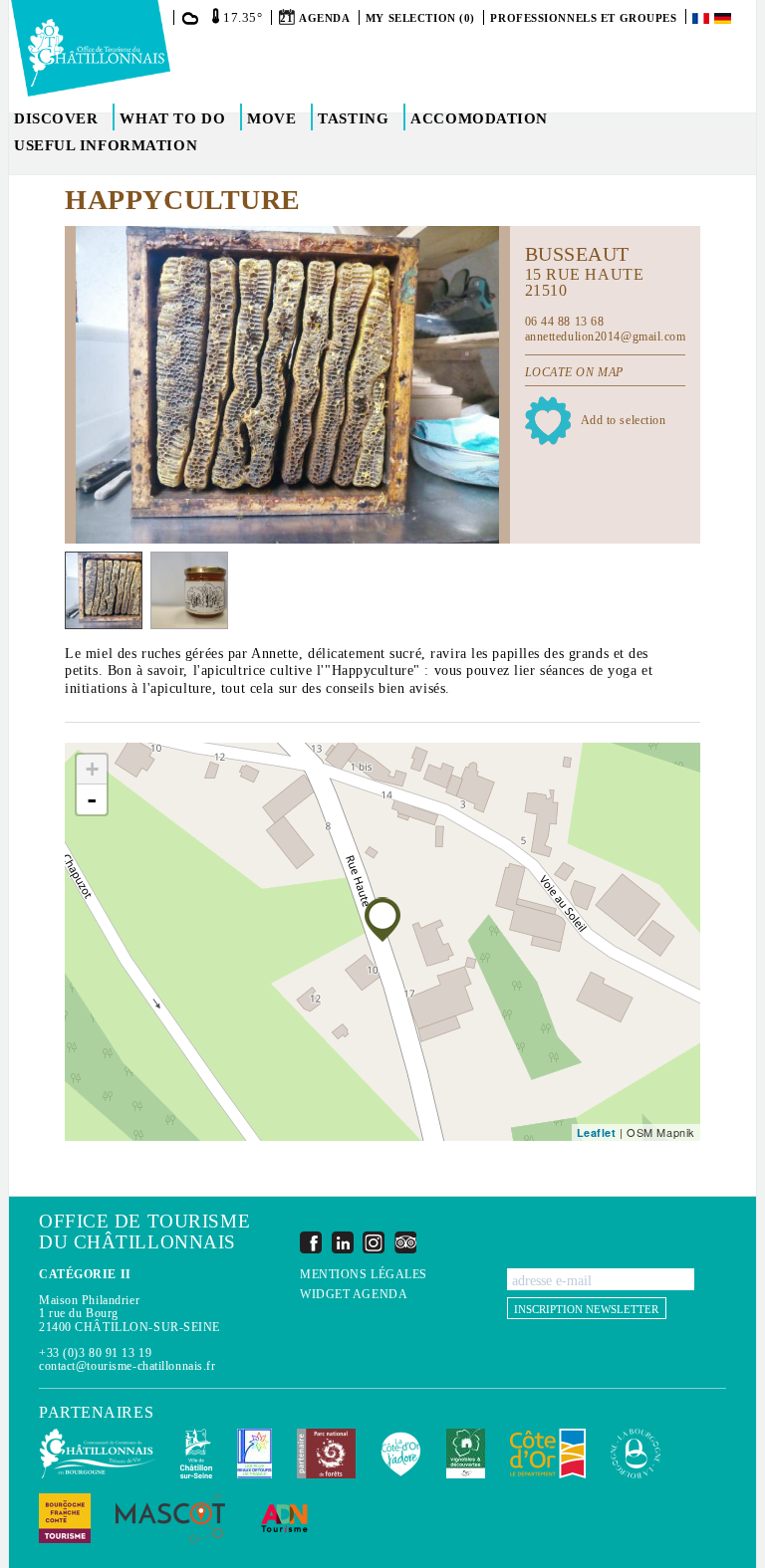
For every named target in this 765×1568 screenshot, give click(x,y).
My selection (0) (420, 18)
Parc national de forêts (326, 1453)
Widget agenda (353, 1294)
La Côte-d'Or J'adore (401, 1453)
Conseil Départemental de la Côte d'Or (548, 1453)
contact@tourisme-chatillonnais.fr (127, 1366)
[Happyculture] (382, 919)
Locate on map (574, 372)
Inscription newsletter (586, 1309)
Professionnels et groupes (583, 18)
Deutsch (724, 18)
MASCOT (170, 1518)
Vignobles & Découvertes (465, 1453)
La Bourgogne (635, 1453)
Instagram (373, 1242)
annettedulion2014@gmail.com (605, 336)
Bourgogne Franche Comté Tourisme (65, 1518)
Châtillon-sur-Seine (196, 1453)
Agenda (324, 18)
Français (702, 18)
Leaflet (597, 1132)
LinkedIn (343, 1242)
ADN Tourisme (284, 1518)
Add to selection (623, 420)
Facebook (311, 1242)
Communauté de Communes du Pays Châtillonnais (97, 1453)
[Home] (90, 48)
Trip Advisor (405, 1242)
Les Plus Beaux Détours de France (254, 1453)
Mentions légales (363, 1274)
